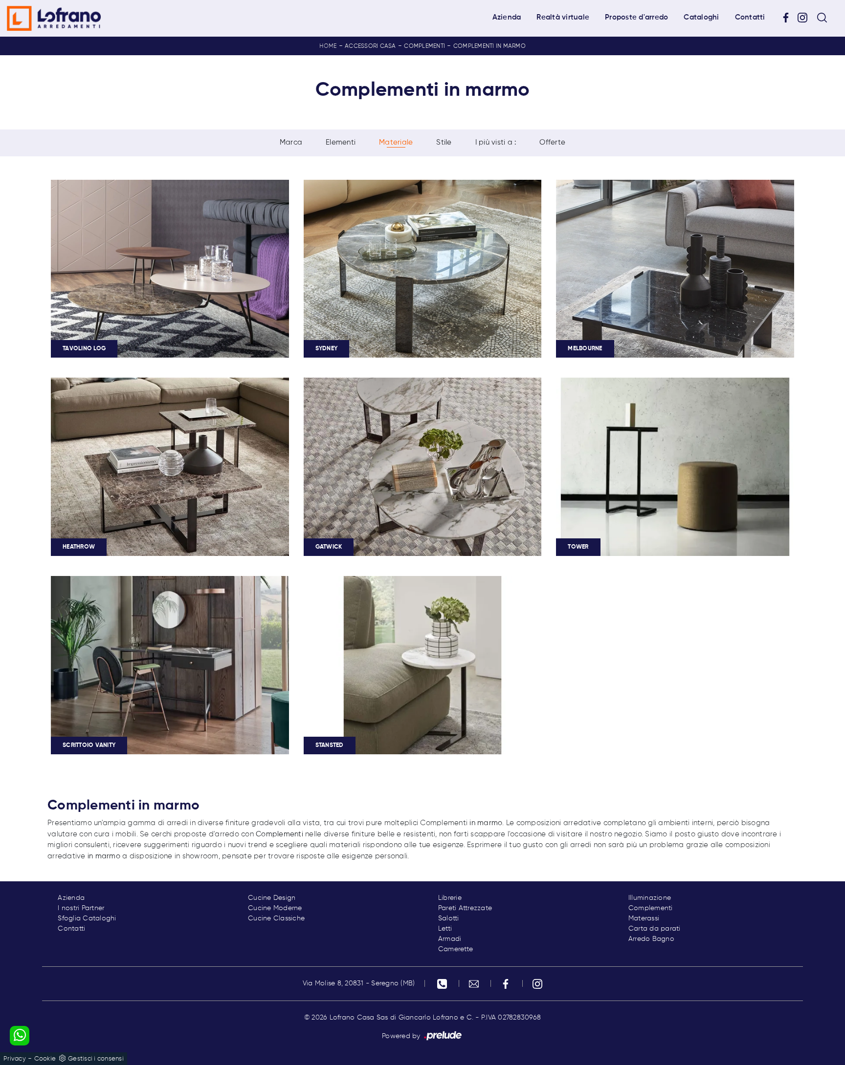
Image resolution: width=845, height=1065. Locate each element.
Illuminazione (649, 898)
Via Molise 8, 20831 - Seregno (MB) (359, 983)
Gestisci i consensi (96, 1059)
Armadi (450, 939)
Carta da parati (654, 928)
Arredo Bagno (651, 939)
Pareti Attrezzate (465, 908)
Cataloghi (701, 17)
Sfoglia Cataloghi (87, 918)
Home (327, 46)
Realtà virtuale (562, 17)
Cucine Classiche (276, 918)
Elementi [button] (341, 142)
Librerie (450, 898)
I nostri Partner (81, 908)
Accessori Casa (370, 46)
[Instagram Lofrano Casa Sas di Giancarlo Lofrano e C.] (806, 17)
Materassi (643, 918)
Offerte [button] (552, 142)
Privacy (14, 1059)
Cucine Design (271, 898)
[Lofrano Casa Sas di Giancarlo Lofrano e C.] (54, 18)
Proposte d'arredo (636, 17)
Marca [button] (291, 142)
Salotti (448, 918)
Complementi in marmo (489, 46)
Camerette (455, 949)
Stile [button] (443, 142)
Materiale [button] (396, 142)
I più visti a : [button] (495, 142)
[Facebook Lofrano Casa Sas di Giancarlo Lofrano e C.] (789, 17)
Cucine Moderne (275, 908)
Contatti (750, 17)
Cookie (45, 1059)
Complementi (424, 46)
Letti (445, 928)
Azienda (506, 17)
